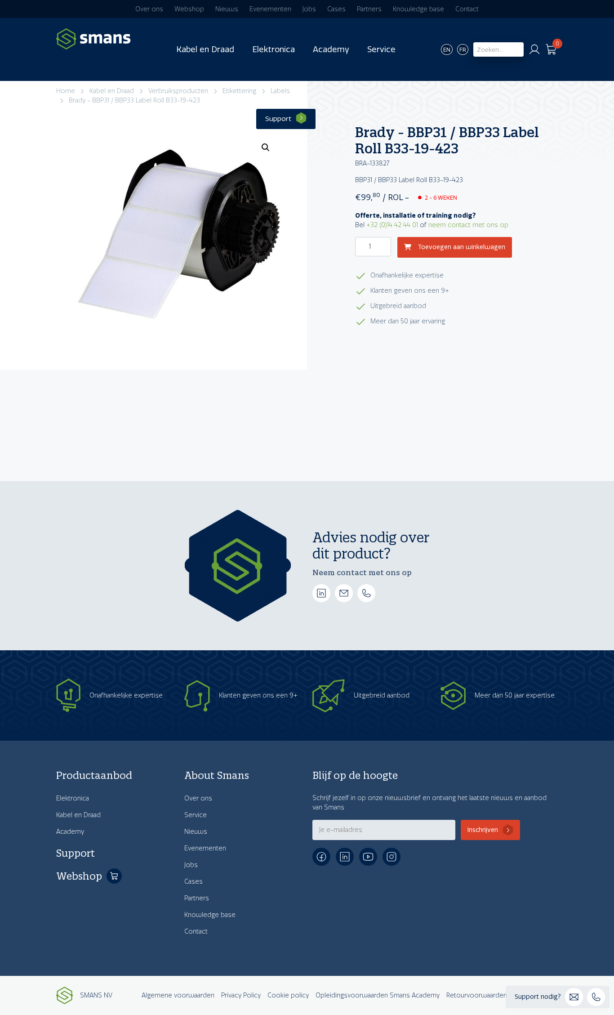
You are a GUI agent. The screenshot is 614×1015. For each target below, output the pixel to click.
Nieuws (226, 9)
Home (65, 91)
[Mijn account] (534, 49)
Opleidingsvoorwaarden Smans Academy (378, 995)
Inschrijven (482, 830)
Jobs (309, 9)
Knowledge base (418, 9)
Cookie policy (288, 995)
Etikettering (239, 91)
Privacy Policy (241, 995)
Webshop (189, 9)
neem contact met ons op (468, 225)
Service (381, 49)
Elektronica (273, 49)
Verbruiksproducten (178, 91)
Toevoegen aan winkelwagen (460, 247)
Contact (467, 9)
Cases (336, 9)
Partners (369, 9)
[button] (266, 147)
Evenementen (270, 9)
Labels (280, 91)
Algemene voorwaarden (178, 995)
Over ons (149, 9)
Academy (331, 49)
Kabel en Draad (205, 49)
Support (278, 119)
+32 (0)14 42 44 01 (392, 225)
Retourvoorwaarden (476, 995)
